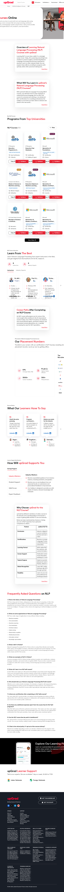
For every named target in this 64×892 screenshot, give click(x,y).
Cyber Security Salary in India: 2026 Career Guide (31, 869)
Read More (44, 69)
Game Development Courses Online (41, 830)
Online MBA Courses (50, 856)
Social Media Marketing (38, 852)
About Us (9, 813)
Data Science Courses (50, 855)
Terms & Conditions (24, 817)
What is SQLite (36, 851)
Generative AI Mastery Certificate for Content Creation (32, 220)
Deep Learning (36, 840)
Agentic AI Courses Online (51, 849)
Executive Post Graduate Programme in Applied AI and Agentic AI (30, 149)
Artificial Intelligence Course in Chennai (54, 833)
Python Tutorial (36, 858)
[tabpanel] (32, 285)
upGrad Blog (10, 815)
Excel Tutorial (36, 857)
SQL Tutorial (35, 849)
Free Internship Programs (12, 857)
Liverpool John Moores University (14, 873)
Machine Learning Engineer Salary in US (29, 868)
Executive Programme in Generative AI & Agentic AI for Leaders (13, 149)
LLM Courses (36, 836)
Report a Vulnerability (25, 821)
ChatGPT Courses (37, 832)
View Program (15, 161)
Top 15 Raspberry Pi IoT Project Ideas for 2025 (30, 836)
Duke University (10, 880)
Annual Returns (23, 822)
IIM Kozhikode (10, 872)
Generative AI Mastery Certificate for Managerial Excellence (48, 185)
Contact (22, 813)
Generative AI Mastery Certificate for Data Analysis (48, 220)
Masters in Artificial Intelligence (27, 852)
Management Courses (50, 858)
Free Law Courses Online (13, 851)
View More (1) (32, 240)
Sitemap (22, 823)
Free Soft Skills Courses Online (14, 856)
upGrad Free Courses (12, 819)
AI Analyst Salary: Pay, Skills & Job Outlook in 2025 (31, 876)
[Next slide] (61, 285)
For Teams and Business (12, 821)
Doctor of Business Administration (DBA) (54, 852)
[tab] (10, 270)
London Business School (12, 877)
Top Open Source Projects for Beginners (29, 840)
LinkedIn (12, 433)
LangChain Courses (37, 834)
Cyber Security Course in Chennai (52, 836)
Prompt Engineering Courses (39, 837)
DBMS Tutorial (36, 861)
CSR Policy (22, 819)
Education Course (49, 860)
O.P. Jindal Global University (13, 871)
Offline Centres (23, 814)
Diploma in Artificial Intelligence (27, 851)
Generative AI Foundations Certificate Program (48, 149)
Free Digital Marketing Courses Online (15, 853)
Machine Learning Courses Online (53, 853)
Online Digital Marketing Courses (52, 857)
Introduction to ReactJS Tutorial (40, 855)
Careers (9, 814)
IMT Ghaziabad (10, 879)
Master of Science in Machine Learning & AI (15, 185)
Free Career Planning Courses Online (15, 855)
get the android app (48, 798)
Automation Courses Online (39, 842)
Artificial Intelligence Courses (51, 851)
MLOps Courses (36, 841)
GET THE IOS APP (48, 802)
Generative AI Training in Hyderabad (53, 834)
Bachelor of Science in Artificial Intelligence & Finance (15, 220)
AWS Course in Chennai (50, 832)
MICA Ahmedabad (11, 876)
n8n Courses (35, 838)
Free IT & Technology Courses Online (15, 858)
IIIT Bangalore (10, 881)
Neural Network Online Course (39, 833)
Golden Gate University (12, 869)
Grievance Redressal (24, 815)
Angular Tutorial (36, 856)
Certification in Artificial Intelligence (28, 853)
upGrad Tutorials (11, 817)
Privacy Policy (23, 818)
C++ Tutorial (35, 853)
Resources (9, 818)
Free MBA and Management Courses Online (17, 852)
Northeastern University (12, 875)
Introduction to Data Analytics (39, 860)
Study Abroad (10, 822)
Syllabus (23, 161)
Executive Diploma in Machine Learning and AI (32, 185)
